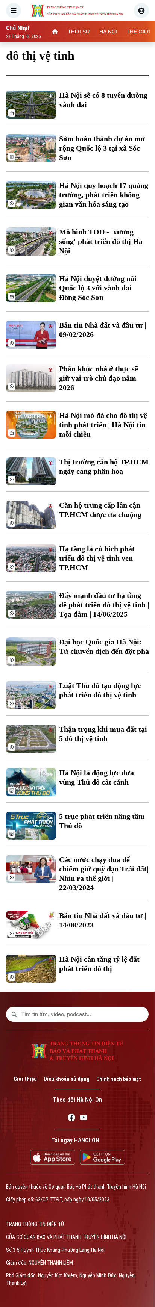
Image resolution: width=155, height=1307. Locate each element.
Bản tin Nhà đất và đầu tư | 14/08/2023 (102, 920)
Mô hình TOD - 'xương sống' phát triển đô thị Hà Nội (101, 241)
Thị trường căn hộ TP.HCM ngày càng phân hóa (104, 466)
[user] (141, 10)
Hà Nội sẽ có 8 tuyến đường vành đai (103, 100)
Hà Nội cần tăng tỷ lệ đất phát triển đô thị (99, 964)
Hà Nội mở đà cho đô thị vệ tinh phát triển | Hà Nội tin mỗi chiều (103, 424)
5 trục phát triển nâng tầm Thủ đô (102, 821)
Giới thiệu (25, 1079)
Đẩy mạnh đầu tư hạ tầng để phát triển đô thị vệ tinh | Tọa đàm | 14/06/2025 (104, 604)
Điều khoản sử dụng (67, 1079)
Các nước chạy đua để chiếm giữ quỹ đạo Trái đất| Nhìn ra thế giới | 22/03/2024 (103, 873)
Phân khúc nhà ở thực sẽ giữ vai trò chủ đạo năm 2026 (98, 378)
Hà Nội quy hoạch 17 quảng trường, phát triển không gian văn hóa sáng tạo (103, 194)
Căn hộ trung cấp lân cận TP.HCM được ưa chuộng (100, 510)
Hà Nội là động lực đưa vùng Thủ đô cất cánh (96, 777)
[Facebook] (71, 1118)
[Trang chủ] (55, 31)
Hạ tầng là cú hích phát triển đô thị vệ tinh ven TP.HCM (97, 558)
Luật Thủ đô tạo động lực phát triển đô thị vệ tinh (100, 690)
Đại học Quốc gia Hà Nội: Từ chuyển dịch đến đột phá (104, 646)
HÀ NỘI (108, 32)
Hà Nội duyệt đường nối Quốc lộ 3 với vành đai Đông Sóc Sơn (98, 287)
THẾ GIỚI (138, 32)
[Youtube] (83, 1118)
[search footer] (14, 1014)
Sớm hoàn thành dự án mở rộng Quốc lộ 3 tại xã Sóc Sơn (102, 148)
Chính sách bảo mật (118, 1079)
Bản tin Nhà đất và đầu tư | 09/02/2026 (102, 330)
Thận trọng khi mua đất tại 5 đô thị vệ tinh (103, 734)
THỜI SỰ (79, 32)
